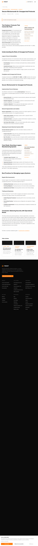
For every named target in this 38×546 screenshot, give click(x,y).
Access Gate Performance (6, 284)
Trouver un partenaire (28, 305)
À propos (26, 296)
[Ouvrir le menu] (35, 2)
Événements (27, 307)
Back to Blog (5, 6)
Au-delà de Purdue (17, 307)
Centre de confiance (28, 298)
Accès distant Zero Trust (18, 282)
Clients (26, 300)
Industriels (3, 298)
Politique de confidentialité (4, 541)
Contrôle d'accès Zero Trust (18, 289)
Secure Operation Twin (17, 286)
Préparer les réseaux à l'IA (18, 305)
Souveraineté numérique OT (30, 284)
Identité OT (15, 284)
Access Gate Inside (5, 286)
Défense (3, 296)
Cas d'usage (16, 300)
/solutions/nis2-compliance (24, 230)
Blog (14, 296)
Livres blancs (16, 303)
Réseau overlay (16, 309)
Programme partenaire (29, 303)
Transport (3, 300)
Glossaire (15, 298)
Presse (26, 309)
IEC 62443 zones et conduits (30, 286)
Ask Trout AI (30, 1)
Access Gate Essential (5, 282)
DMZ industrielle (16, 291)
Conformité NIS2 (28, 282)
